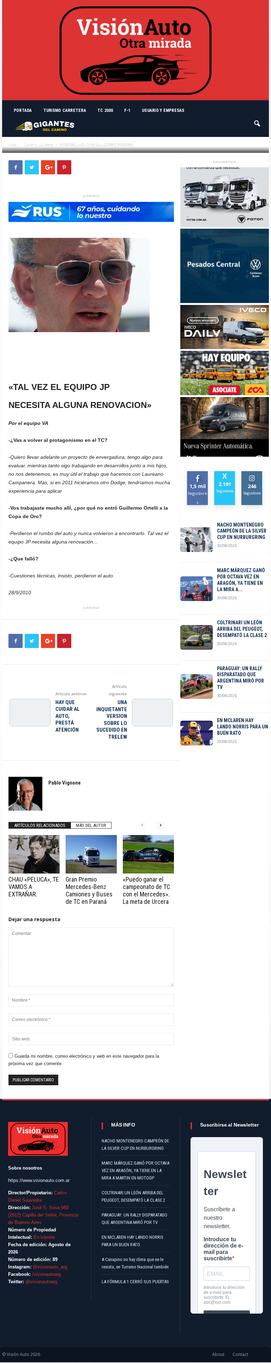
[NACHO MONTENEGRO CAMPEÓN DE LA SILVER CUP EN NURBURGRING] (196, 539)
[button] (257, 120)
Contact (240, 1354)
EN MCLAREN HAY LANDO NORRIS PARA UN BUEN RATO (242, 726)
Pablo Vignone (31, 143)
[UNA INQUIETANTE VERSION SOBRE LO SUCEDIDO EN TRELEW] (152, 712)
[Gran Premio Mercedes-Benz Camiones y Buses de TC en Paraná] (91, 854)
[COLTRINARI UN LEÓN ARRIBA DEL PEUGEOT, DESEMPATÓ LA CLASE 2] (196, 637)
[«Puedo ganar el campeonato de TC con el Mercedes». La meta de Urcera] (148, 854)
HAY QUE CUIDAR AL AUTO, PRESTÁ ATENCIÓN (67, 716)
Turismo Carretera (64, 110)
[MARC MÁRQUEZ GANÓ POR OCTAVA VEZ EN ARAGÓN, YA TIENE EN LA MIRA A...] (196, 588)
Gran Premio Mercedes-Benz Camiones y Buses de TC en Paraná (89, 890)
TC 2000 (105, 110)
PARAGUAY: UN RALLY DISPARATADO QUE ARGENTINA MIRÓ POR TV (240, 678)
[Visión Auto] (135, 50)
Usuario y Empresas (163, 110)
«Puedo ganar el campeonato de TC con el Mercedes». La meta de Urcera (146, 890)
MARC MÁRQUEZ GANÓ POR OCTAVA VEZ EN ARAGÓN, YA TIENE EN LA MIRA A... (241, 580)
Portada (23, 110)
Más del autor (91, 825)
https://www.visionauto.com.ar (39, 1180)
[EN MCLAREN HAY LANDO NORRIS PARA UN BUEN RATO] (196, 733)
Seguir (252, 473)
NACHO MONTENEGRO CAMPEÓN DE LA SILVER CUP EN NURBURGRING (241, 531)
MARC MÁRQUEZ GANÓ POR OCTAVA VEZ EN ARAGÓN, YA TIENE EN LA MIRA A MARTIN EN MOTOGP (135, 1170)
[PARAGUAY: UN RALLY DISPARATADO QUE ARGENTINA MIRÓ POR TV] (196, 686)
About (218, 1354)
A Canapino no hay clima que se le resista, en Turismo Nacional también (135, 1263)
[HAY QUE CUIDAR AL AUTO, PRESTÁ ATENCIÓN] (30, 712)
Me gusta (198, 476)
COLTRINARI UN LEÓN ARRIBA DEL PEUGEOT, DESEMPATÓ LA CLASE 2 (242, 629)
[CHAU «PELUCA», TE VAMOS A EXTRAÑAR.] (34, 854)
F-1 (127, 110)
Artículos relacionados (39, 825)
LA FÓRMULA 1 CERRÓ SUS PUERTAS (135, 1281)
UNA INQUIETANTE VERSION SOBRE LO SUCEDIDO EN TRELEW (111, 719)
